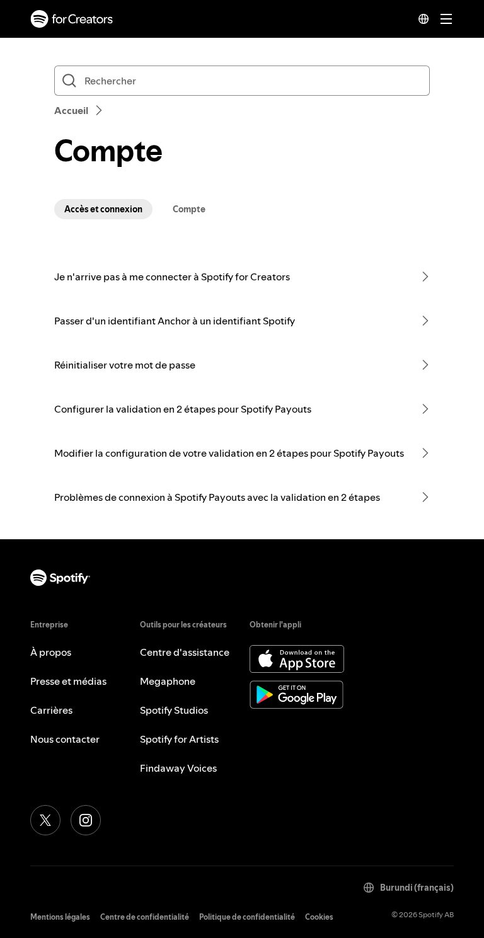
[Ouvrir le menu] (446, 19)
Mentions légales (60, 917)
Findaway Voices (178, 768)
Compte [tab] (189, 209)
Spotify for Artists (179, 739)
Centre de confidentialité (144, 917)
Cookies (319, 917)
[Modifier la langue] (423, 19)
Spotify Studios (174, 710)
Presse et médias (68, 681)
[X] (45, 820)
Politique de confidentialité (247, 917)
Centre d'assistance (184, 652)
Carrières (51, 710)
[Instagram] (86, 820)
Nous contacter (65, 739)
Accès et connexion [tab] (103, 209)
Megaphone (167, 681)
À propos (50, 652)
